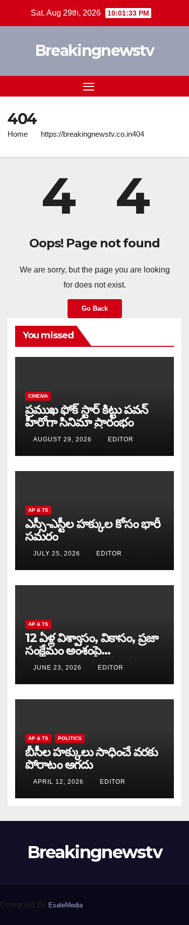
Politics (70, 738)
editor (121, 439)
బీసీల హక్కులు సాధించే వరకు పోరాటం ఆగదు (91, 758)
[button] (158, 85)
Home (18, 134)
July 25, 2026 (57, 553)
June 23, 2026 (58, 667)
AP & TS (38, 510)
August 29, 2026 (63, 439)
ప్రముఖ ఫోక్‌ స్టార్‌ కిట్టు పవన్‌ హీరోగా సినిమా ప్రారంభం (86, 415)
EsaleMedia (65, 905)
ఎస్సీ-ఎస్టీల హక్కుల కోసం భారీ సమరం (92, 529)
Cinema (38, 396)
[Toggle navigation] (89, 86)
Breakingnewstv (94, 50)
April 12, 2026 (59, 781)
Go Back (95, 308)
